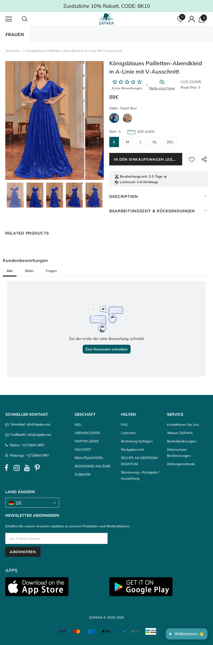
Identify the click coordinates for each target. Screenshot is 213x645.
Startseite (12, 51)
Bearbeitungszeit (133, 176)
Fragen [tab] (51, 271)
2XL (170, 142)
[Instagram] (17, 468)
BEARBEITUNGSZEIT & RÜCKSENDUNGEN (152, 210)
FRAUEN (15, 34)
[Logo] (107, 19)
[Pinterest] (37, 468)
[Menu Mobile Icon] (8, 19)
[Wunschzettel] (192, 159)
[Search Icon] (30, 19)
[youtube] (27, 468)
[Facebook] (6, 468)
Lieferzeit (127, 182)
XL (155, 142)
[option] (44, 120)
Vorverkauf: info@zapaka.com (29, 424)
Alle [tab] (10, 271)
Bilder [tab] (29, 271)
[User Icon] (191, 19)
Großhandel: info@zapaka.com (30, 434)
